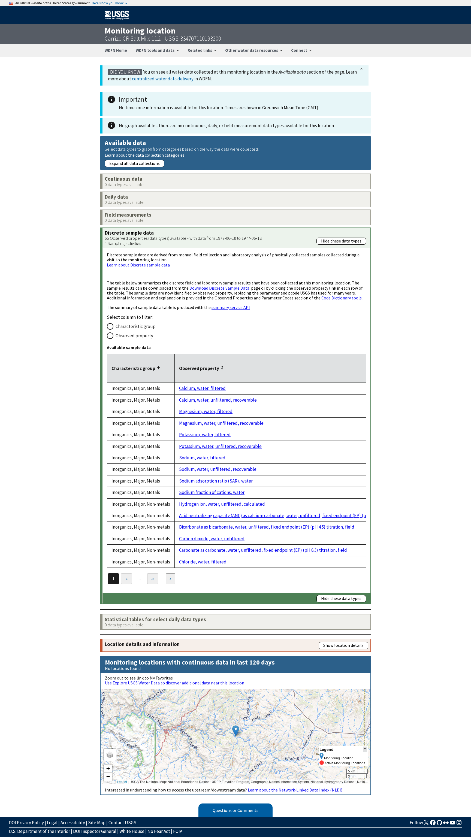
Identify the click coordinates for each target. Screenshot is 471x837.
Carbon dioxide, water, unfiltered (211, 539)
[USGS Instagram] (459, 824)
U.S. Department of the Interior (39, 831)
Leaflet (122, 781)
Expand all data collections (134, 163)
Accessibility (73, 823)
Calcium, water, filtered (202, 388)
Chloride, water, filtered (203, 562)
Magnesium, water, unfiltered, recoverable (221, 423)
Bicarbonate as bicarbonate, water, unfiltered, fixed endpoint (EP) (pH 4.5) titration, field (266, 527)
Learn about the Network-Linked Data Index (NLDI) (295, 790)
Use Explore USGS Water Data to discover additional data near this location (174, 683)
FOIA (177, 831)
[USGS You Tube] (452, 824)
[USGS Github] (439, 824)
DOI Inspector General (94, 831)
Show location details (343, 645)
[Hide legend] (365, 749)
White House (131, 831)
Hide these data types (341, 241)
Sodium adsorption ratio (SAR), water (216, 481)
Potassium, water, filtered (205, 435)
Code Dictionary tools (342, 298)
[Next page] (170, 578)
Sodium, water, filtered (202, 458)
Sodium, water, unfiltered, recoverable (217, 469)
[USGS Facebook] (433, 824)
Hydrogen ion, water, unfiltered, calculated (222, 504)
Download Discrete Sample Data (219, 288)
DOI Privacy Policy (26, 823)
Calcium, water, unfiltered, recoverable (218, 400)
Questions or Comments (235, 810)
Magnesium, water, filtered (206, 411)
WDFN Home (116, 50)
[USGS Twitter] (426, 824)
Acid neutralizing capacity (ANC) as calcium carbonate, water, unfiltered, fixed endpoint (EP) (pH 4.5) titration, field (292, 515)
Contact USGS (122, 823)
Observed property (134, 336)
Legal (52, 823)
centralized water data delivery (163, 79)
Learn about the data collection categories (145, 154)
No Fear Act (158, 831)
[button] (235, 730)
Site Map (96, 823)
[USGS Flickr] (446, 824)
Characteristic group (136, 326)
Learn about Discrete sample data (138, 265)
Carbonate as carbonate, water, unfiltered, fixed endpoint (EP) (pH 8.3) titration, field (263, 550)
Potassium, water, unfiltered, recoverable (220, 446)
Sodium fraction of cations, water (211, 492)
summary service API (231, 307)
